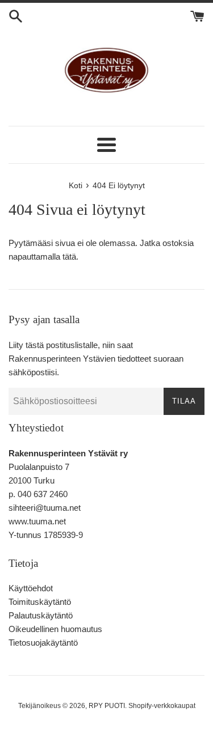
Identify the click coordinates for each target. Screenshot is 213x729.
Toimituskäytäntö (40, 602)
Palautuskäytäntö (41, 615)
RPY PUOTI (107, 706)
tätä (69, 256)
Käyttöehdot (31, 588)
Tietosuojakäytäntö (43, 642)
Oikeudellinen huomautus (55, 629)
